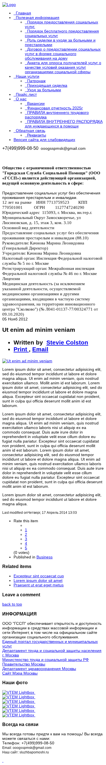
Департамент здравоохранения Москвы (39, 668)
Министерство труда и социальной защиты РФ (45, 659)
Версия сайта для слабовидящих (44, 139)
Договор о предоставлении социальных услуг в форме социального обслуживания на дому (63, 53)
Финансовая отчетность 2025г (55, 108)
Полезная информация (37, 17)
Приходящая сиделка (47, 85)
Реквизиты (36, 135)
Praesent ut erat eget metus (39, 585)
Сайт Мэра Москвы (20, 673)
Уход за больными (44, 90)
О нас (21, 99)
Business (44, 557)
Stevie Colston (67, 342)
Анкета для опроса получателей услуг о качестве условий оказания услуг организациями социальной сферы (63, 67)
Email (40, 349)
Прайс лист (26, 94)
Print (21, 349)
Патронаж (36, 81)
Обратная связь (30, 130)
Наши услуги (27, 76)
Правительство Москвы (23, 664)
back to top (12, 604)
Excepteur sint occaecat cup (39, 576)
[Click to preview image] (27, 361)
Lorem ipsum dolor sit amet (38, 580)
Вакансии (36, 103)
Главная (23, 13)
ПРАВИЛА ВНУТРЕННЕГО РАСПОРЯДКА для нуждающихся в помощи (64, 123)
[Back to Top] (2, 760)
